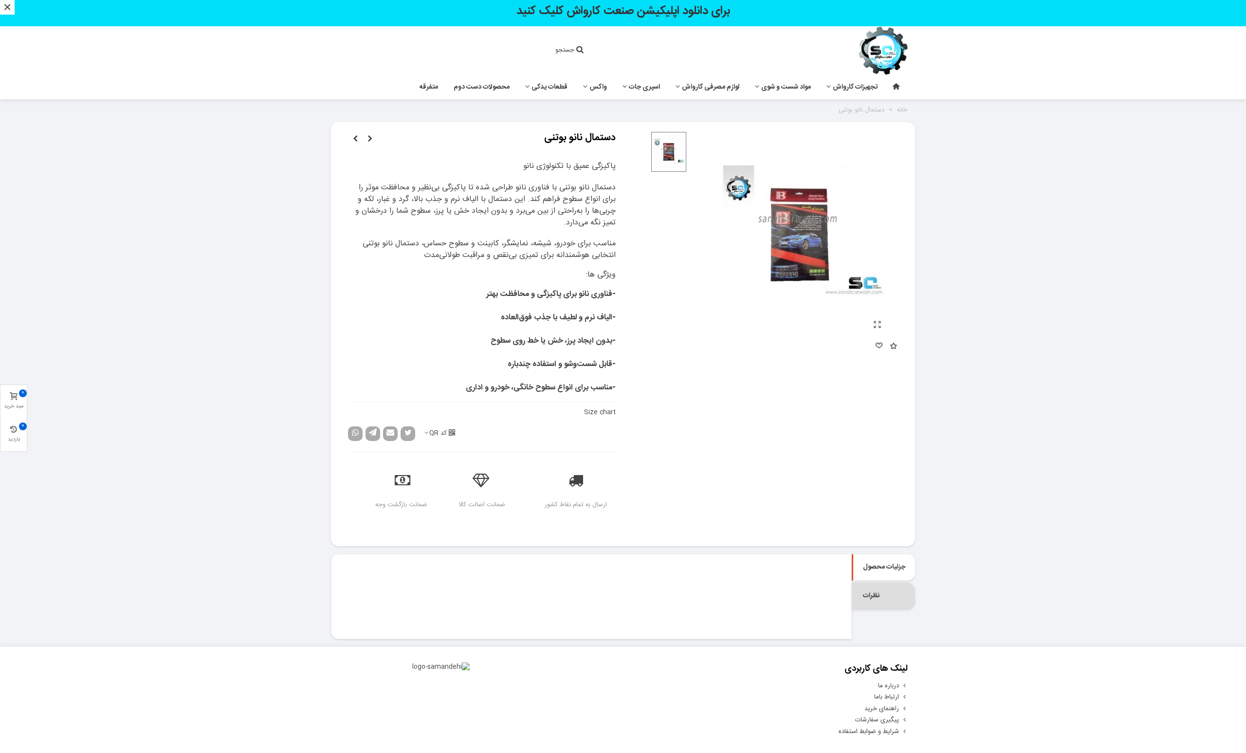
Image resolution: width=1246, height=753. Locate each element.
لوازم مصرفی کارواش (710, 87)
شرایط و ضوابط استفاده (869, 731)
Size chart (600, 412)
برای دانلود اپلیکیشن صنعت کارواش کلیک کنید (623, 11)
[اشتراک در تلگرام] (373, 433)
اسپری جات (644, 87)
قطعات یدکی (549, 87)
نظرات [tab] (871, 596)
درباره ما (888, 685)
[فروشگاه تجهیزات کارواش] (854, 50)
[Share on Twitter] (408, 433)
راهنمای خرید (881, 708)
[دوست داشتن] (878, 347)
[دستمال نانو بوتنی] (877, 325)
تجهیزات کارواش (855, 87)
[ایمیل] (390, 433)
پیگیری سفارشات (877, 720)
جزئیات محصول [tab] (884, 567)
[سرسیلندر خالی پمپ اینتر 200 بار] (370, 139)
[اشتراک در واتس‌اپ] (355, 433)
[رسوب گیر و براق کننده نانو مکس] (355, 139)
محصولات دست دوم (482, 87)
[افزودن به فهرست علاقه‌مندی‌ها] (893, 347)
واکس (598, 87)
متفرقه (429, 87)
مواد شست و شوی (786, 87)
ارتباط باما (886, 697)
